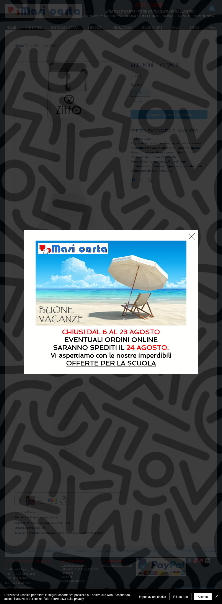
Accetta (203, 596)
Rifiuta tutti (180, 596)
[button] (192, 236)
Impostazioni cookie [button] (152, 596)
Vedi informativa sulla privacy (64, 598)
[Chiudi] (216, 597)
